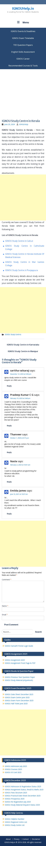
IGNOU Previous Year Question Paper (20, 677)
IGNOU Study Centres (13, 334)
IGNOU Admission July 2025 (16, 766)
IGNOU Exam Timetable (23, 38)
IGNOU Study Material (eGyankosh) (19, 680)
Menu (26, 22)
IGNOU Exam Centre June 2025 (17, 697)
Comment (6, 579)
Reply (9, 386)
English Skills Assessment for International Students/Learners (23, 52)
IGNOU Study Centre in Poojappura (21, 270)
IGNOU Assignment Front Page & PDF (20, 663)
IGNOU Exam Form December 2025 (19, 700)
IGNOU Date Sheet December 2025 (19, 694)
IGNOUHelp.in (23, 9)
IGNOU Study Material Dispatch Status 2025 (22, 805)
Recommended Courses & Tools (23, 65)
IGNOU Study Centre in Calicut (19, 241)
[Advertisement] (23, 93)
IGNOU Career (23, 58)
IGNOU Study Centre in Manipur (23, 351)
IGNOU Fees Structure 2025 (16, 792)
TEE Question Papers (23, 45)
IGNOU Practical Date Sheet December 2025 (22, 795)
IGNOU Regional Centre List (16, 822)
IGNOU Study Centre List (15, 825)
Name (5, 606)
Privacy (16, 839)
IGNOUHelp (23, 124)
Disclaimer (36, 839)
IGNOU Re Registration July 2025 (18, 802)
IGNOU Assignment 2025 (15, 660)
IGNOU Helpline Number (14, 819)
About (8, 839)
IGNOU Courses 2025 (13, 769)
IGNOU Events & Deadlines (23, 31)
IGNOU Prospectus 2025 (14, 799)
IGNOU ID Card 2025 (13, 772)
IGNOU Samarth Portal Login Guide (19, 646)
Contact (25, 839)
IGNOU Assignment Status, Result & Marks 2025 (24, 789)
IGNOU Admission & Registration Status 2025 (23, 786)
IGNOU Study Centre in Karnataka (23, 344)
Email (5, 614)
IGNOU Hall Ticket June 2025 (16, 703)
